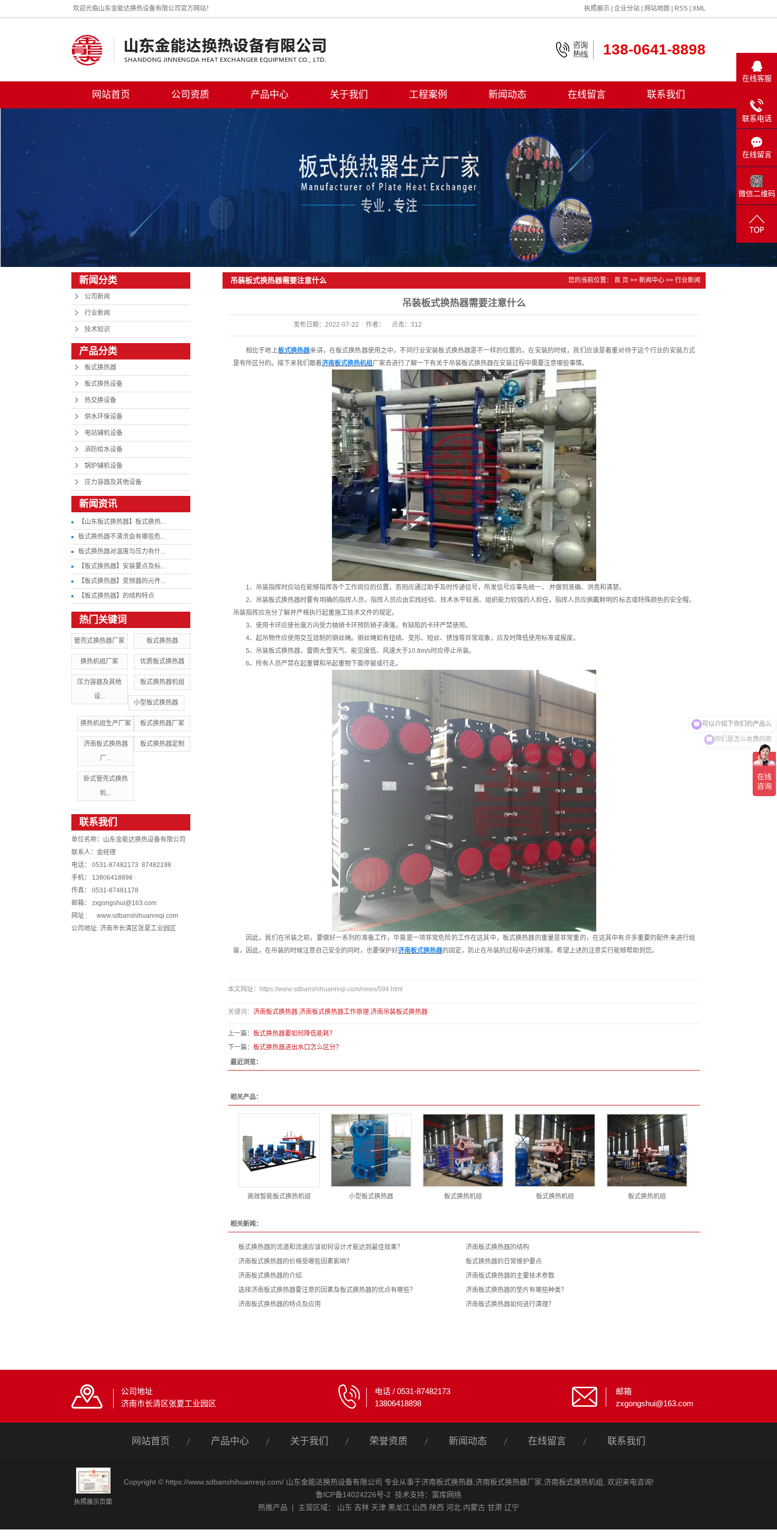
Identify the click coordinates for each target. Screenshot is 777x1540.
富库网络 (446, 1494)
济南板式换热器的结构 (497, 1247)
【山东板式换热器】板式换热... (121, 521)
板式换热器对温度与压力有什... (121, 551)
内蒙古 (474, 1507)
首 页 (621, 280)
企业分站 (627, 8)
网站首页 (111, 94)
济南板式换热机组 (573, 1482)
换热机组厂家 (99, 661)
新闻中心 (651, 280)
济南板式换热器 (275, 1012)
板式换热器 (100, 367)
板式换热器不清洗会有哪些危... (121, 536)
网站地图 (657, 8)
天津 (378, 1507)
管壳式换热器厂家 (99, 640)
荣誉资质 (388, 1441)
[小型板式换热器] (371, 1150)
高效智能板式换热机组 (279, 1196)
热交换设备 (100, 400)
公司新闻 (97, 296)
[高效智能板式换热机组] (279, 1150)
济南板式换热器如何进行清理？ (510, 1304)
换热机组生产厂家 (105, 723)
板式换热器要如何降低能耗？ (294, 1033)
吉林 (361, 1507)
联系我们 (666, 94)
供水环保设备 (104, 416)
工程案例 (428, 94)
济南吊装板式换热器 (399, 1012)
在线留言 (587, 94)
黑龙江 (399, 1507)
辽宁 (511, 1507)
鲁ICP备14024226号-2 (353, 1494)
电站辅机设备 (104, 433)
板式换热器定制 (162, 744)
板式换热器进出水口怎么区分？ (297, 1047)
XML (699, 8)
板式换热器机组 (162, 682)
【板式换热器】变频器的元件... (121, 581)
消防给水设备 (104, 449)
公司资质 (190, 94)
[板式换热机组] (463, 1150)
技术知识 (97, 329)
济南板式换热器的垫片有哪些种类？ (516, 1290)
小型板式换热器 (156, 702)
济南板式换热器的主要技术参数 (510, 1275)
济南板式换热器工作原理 (334, 1012)
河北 (453, 1507)
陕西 (436, 1507)
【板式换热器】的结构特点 (116, 596)
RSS (681, 8)
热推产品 (273, 1507)
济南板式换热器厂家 (508, 1482)
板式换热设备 (104, 384)
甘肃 (494, 1507)
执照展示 (596, 8)
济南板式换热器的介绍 (270, 1275)
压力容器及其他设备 (113, 482)
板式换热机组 (463, 1196)
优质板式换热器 (162, 661)
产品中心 (270, 94)
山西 (419, 1507)
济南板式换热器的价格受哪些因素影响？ (295, 1261)
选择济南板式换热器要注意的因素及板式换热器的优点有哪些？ (327, 1290)
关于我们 (349, 94)
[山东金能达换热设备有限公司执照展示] (93, 1479)
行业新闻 (97, 313)
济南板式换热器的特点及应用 (279, 1304)
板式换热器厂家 (162, 723)
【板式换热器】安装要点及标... (121, 566)
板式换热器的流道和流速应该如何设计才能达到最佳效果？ (320, 1247)
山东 (344, 1507)
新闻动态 (507, 94)
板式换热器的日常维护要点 (504, 1261)
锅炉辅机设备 (104, 465)
